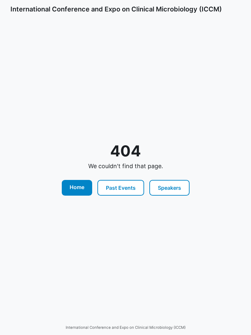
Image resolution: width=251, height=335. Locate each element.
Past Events (121, 188)
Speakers (169, 188)
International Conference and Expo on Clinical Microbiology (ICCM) (116, 9)
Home (77, 187)
